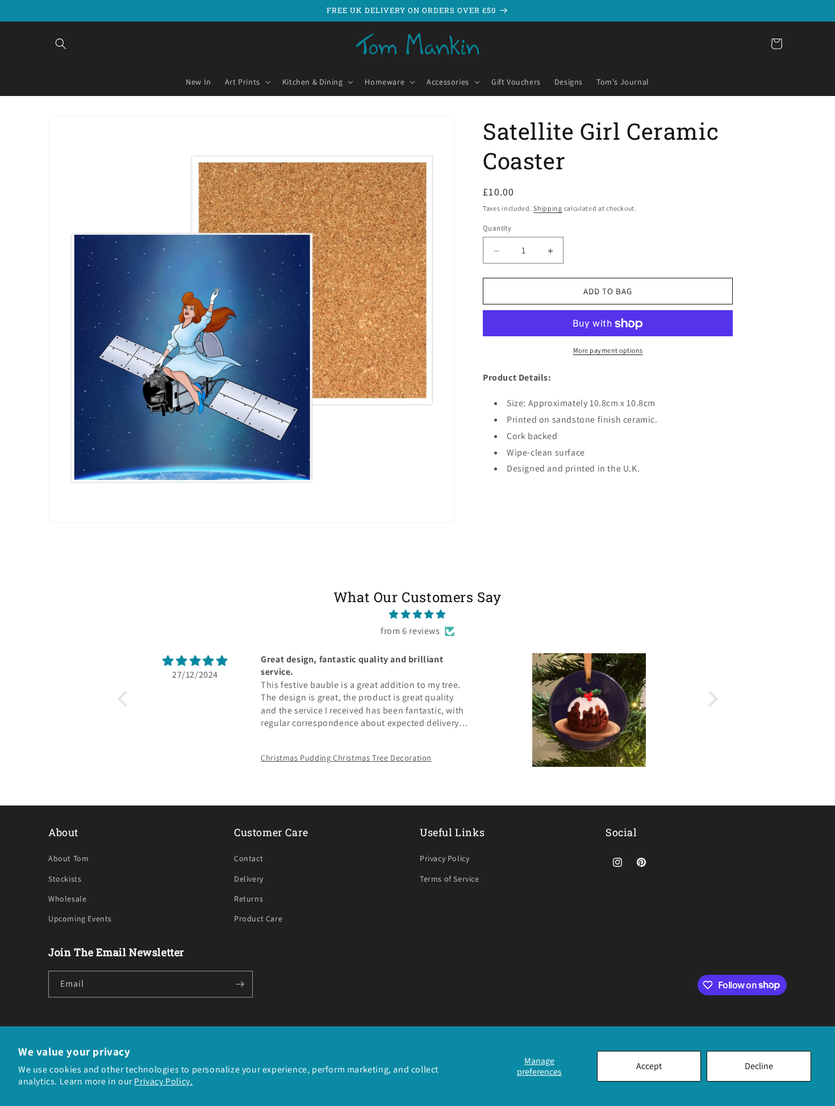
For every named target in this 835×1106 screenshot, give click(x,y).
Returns (248, 899)
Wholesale (67, 899)
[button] (60, 43)
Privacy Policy (444, 858)
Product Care (258, 918)
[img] (418, 614)
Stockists (64, 879)
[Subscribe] (239, 984)
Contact (248, 858)
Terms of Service (449, 879)
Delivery (249, 879)
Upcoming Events (80, 918)
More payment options (608, 351)
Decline (759, 1066)
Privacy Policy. (163, 1081)
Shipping (547, 208)
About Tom (68, 858)
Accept (649, 1066)
